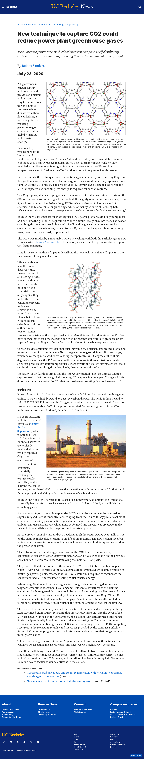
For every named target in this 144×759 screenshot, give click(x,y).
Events (76, 737)
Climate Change (44, 712)
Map (112, 739)
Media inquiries (80, 712)
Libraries (113, 709)
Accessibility (115, 742)
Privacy (113, 747)
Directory (114, 737)
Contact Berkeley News (11, 717)
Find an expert (7, 712)
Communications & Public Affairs (123, 714)
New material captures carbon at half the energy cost (59, 681)
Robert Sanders (33, 65)
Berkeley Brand (116, 717)
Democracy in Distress (47, 714)
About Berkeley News (11, 709)
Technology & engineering (65, 24)
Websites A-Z (115, 734)
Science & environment (39, 24)
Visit (75, 734)
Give (76, 742)
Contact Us (78, 749)
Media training (7, 714)
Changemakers (44, 709)
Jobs (76, 739)
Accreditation (79, 744)
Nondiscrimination (117, 744)
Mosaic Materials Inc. (49, 242)
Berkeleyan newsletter (83, 709)
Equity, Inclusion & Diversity (121, 712)
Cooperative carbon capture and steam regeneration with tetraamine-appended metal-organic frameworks (74, 674)
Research (22, 24)
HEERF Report (80, 747)
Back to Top (137, 755)
